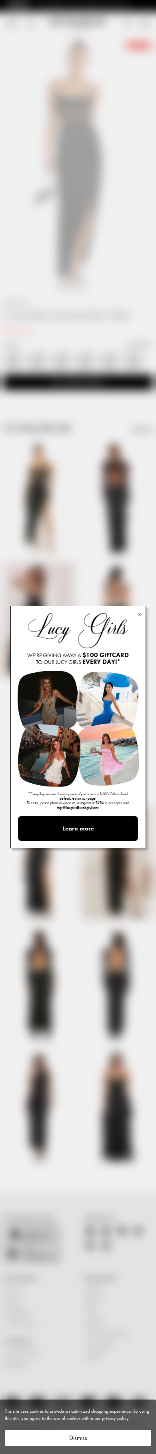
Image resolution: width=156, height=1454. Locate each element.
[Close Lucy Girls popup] (139, 614)
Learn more (78, 829)
